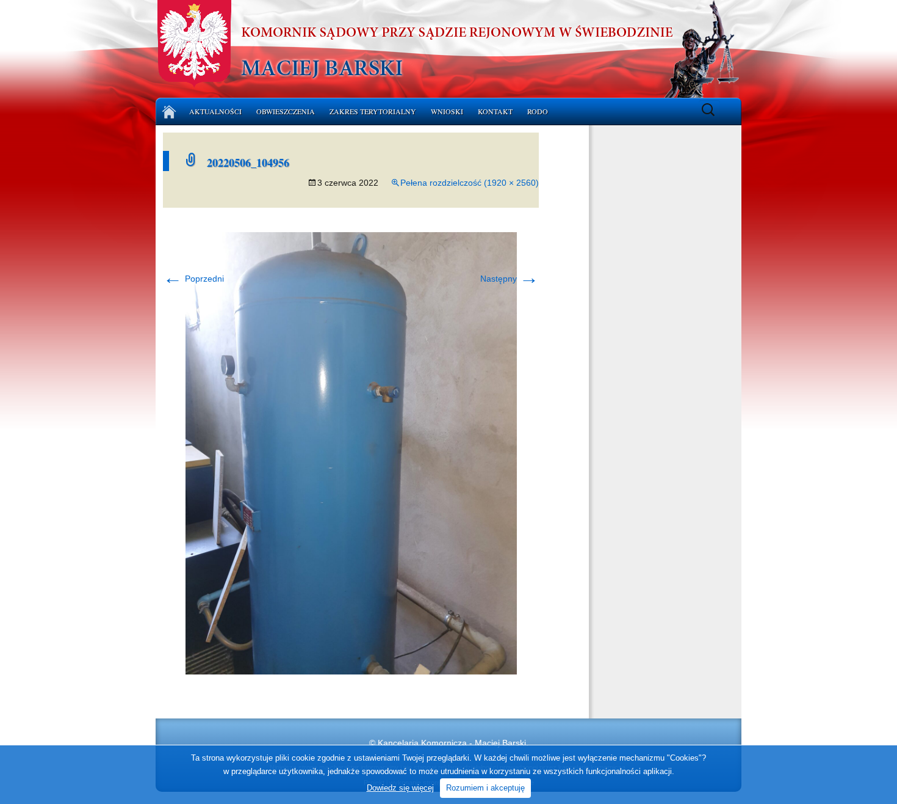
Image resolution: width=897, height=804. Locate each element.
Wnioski (447, 111)
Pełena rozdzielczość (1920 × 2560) (469, 183)
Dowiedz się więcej (400, 787)
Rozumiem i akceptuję (485, 787)
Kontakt (495, 111)
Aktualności (215, 111)
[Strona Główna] (169, 111)
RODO (537, 111)
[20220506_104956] (351, 453)
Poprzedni (193, 278)
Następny (509, 278)
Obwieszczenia (285, 111)
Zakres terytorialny (373, 111)
